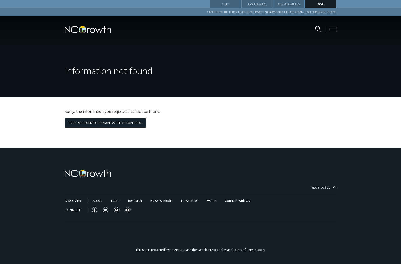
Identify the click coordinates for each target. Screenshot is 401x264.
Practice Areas (257, 4)
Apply (225, 4)
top (320, 187)
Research (135, 200)
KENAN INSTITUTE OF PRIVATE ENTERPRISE (253, 12)
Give (320, 4)
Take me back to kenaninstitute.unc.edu (105, 123)
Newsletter (189, 200)
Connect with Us (289, 4)
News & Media (161, 200)
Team (115, 200)
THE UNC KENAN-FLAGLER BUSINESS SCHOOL (310, 12)
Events (211, 200)
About (97, 200)
